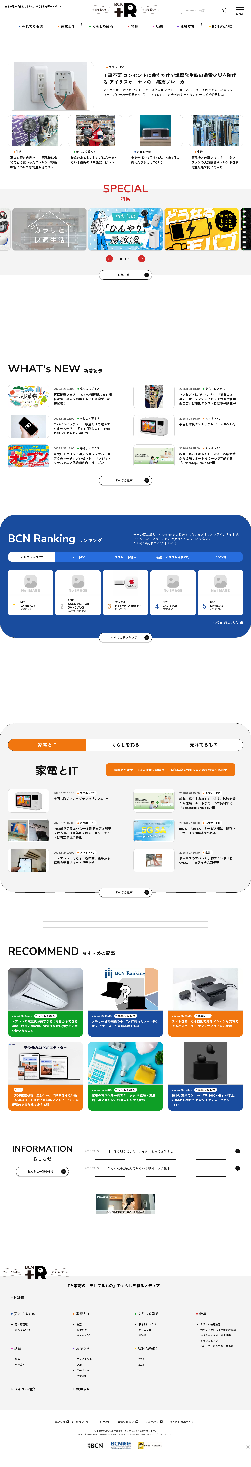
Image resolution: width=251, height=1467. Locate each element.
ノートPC (78, 557)
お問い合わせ (84, 1422)
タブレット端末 (125, 557)
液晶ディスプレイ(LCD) (172, 557)
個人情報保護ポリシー (183, 1422)
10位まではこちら (225, 622)
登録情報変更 (126, 1422)
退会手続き (152, 1422)
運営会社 (59, 1422)
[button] (109, 258)
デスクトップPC (31, 557)
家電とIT (47, 744)
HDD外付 (219, 557)
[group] (49, 229)
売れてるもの (204, 744)
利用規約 (105, 1422)
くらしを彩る (125, 744)
